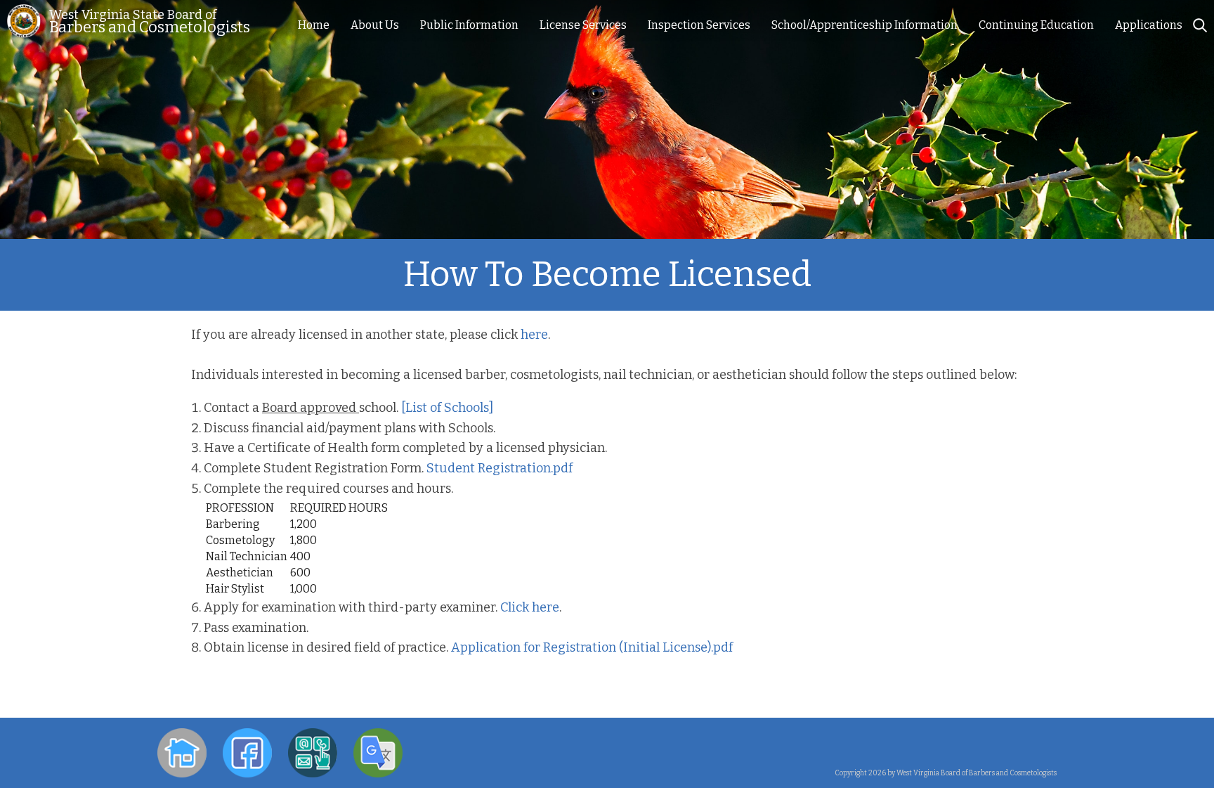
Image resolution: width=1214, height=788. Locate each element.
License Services (583, 25)
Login (1042, 742)
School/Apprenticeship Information (864, 25)
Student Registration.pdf (499, 468)
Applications (1148, 25)
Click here (529, 607)
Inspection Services (699, 25)
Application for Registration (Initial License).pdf (592, 647)
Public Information (469, 25)
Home (313, 25)
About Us (375, 25)
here (534, 334)
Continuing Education (1036, 25)
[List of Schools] (447, 407)
